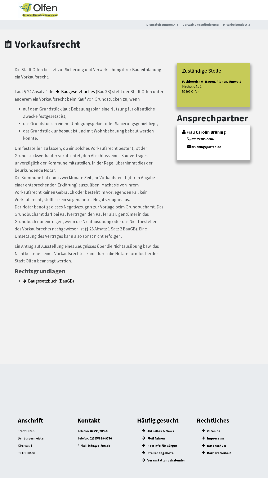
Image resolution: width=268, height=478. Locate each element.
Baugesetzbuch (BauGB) (51, 281)
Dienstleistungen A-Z (162, 24)
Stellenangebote (160, 453)
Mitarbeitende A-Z (236, 24)
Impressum (215, 438)
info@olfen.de (99, 445)
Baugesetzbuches (78, 91)
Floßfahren (156, 438)
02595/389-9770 (100, 438)
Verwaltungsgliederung (201, 24)
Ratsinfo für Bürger (162, 445)
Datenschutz (216, 445)
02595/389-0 (98, 431)
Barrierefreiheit (218, 453)
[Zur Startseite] (39, 10)
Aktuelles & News (160, 431)
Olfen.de (213, 431)
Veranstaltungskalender (166, 460)
